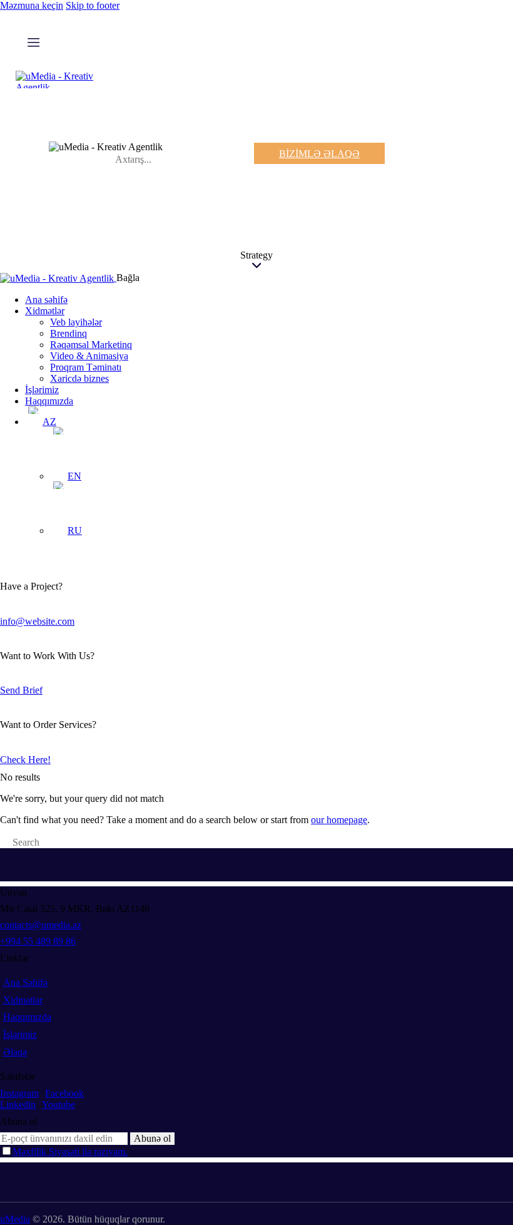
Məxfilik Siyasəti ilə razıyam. (70, 1151)
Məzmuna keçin (31, 5)
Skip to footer (92, 5)
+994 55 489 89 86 (38, 941)
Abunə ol (152, 1138)
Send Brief (21, 690)
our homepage (339, 819)
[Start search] (4, 843)
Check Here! (25, 759)
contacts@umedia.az (40, 925)
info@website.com (37, 621)
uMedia (15, 1219)
